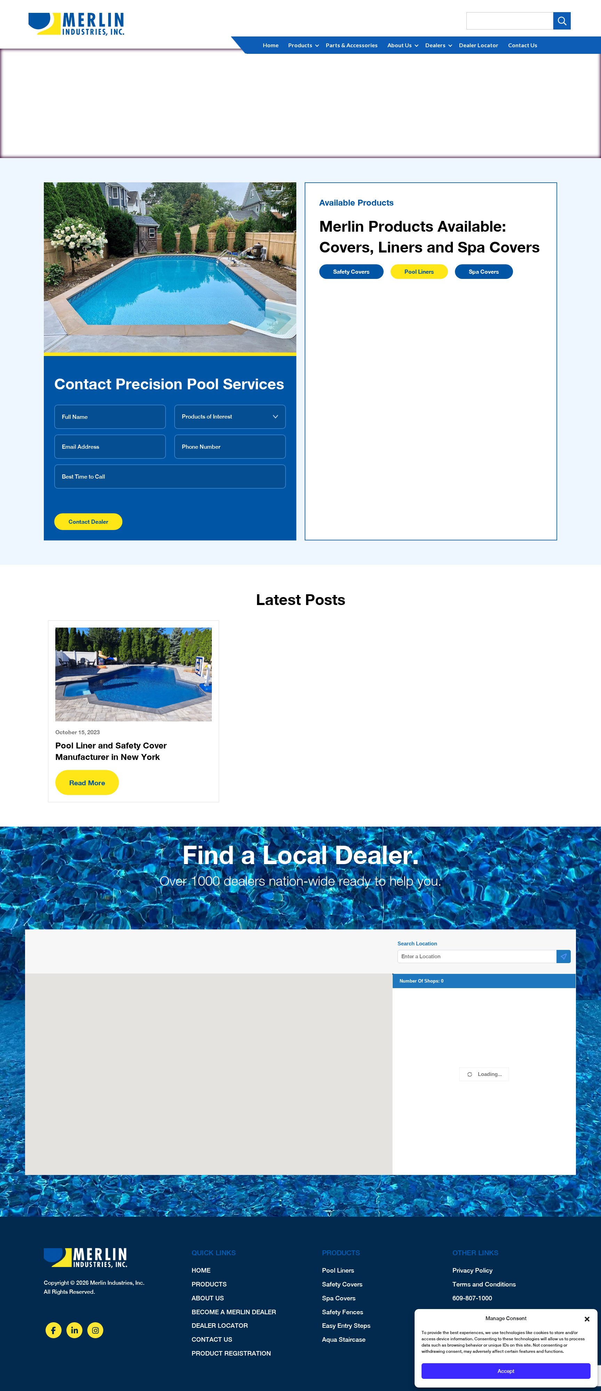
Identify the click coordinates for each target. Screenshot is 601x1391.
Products (300, 45)
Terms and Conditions (484, 1284)
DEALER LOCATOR (220, 1325)
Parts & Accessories (352, 45)
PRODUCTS (209, 1284)
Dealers (435, 45)
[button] (587, 1318)
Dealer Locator (478, 45)
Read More (87, 782)
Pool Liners (419, 271)
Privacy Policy (472, 1270)
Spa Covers (484, 271)
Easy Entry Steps (346, 1325)
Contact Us (522, 45)
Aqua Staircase (344, 1339)
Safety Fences (342, 1312)
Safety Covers (351, 271)
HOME (201, 1270)
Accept (506, 1371)
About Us (399, 45)
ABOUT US (208, 1298)
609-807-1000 (472, 1298)
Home (271, 45)
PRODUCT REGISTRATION (231, 1353)
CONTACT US (212, 1339)
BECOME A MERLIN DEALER (234, 1312)
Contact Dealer (88, 521)
